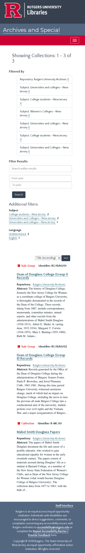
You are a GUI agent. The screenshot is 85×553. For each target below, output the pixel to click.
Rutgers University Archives (49, 284)
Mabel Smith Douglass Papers (38, 432)
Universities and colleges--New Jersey (32, 222)
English (13, 238)
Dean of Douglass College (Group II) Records (41, 356)
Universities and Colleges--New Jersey (32, 218)
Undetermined (17, 234)
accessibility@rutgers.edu (53, 527)
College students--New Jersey (27, 214)
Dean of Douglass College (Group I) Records (42, 276)
